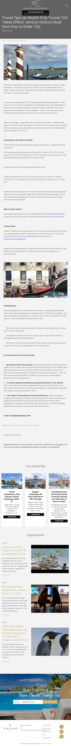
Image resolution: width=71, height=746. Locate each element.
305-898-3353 (26, 725)
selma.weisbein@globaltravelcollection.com (35, 730)
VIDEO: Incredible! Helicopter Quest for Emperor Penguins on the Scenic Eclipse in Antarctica (15, 633)
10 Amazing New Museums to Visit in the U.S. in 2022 (14, 590)
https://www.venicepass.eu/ (15, 239)
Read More (6, 575)
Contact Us (46, 732)
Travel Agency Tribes (45, 743)
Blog (44, 735)
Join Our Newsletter (35, 13)
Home (5, 41)
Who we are (46, 725)
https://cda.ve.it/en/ (56, 214)
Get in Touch (50, 702)
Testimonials (46, 738)
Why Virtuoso (47, 728)
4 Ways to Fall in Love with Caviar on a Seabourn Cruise (14, 550)
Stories (11, 41)
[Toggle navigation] (66, 5)
